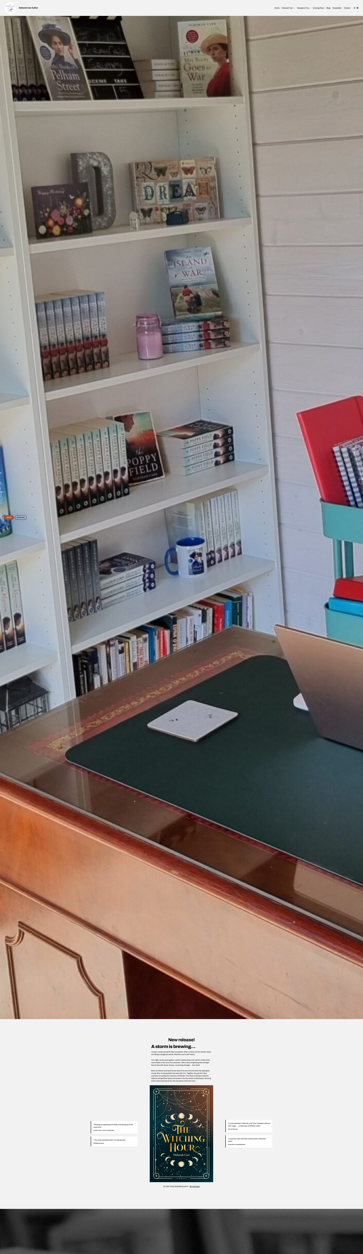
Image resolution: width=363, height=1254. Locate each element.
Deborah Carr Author (28, 8)
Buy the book (195, 1186)
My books (20, 517)
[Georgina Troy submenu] (310, 8)
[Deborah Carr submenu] (294, 8)
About (9, 517)
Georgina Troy (303, 8)
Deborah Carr (287, 8)
